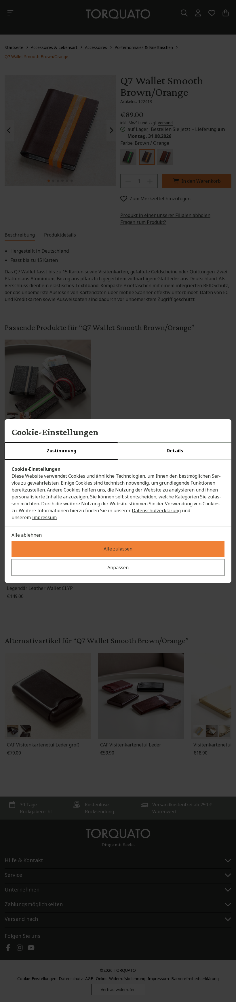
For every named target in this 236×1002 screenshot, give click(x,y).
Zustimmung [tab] (61, 450)
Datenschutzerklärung (156, 510)
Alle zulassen (118, 549)
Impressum (44, 517)
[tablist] (118, 451)
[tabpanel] (118, 493)
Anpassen (118, 567)
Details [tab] (175, 450)
